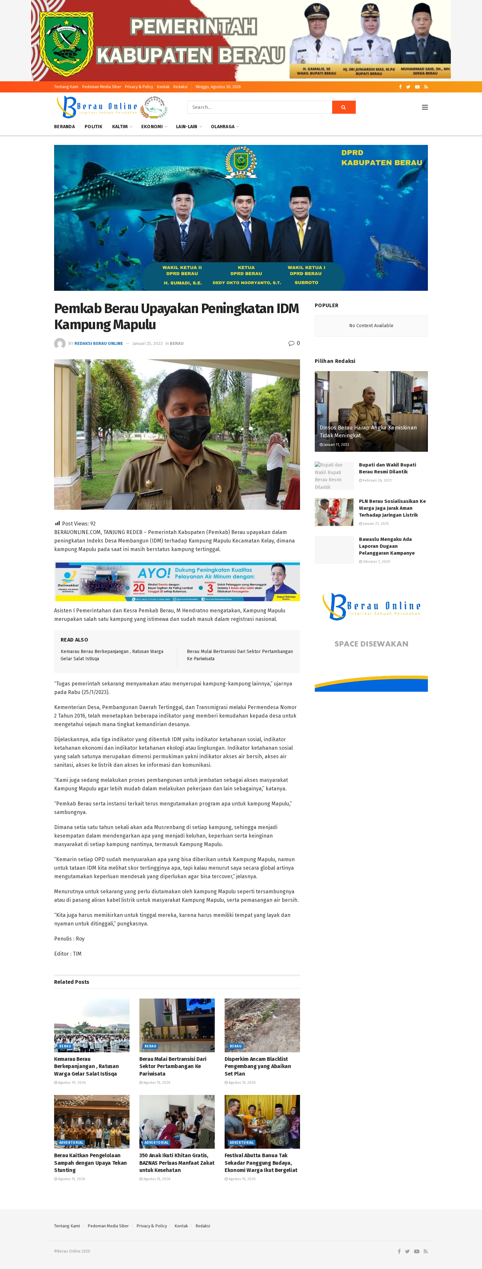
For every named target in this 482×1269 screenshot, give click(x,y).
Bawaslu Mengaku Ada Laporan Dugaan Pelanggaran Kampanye (387, 546)
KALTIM (120, 126)
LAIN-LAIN (186, 126)
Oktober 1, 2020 (376, 562)
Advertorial (71, 1143)
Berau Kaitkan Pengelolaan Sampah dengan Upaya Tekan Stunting (90, 1162)
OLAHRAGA (222, 126)
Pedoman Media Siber (101, 87)
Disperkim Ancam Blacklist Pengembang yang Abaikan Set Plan (258, 1066)
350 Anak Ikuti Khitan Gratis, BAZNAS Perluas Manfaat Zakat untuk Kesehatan (176, 1162)
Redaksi (180, 87)
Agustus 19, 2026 (71, 1083)
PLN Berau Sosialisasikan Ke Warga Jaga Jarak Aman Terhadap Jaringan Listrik (392, 508)
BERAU (177, 343)
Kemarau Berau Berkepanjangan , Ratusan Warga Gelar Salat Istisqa (86, 1066)
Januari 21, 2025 (375, 524)
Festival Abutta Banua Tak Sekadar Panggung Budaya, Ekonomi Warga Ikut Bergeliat (261, 1162)
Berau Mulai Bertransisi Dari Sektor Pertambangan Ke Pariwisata (173, 1066)
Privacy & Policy (139, 87)
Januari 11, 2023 (336, 445)
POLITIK (93, 126)
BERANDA (64, 126)
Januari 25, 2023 (147, 343)
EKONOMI (152, 126)
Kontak (163, 87)
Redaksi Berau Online (98, 343)
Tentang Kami (66, 87)
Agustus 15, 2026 (156, 1083)
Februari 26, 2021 (377, 480)
